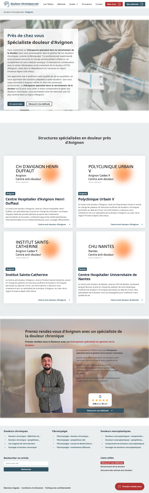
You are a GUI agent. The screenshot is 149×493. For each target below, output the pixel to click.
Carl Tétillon (48, 4)
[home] (21, 4)
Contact (99, 4)
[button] (73, 4)
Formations (87, 4)
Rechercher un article (16, 457)
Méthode (61, 4)
